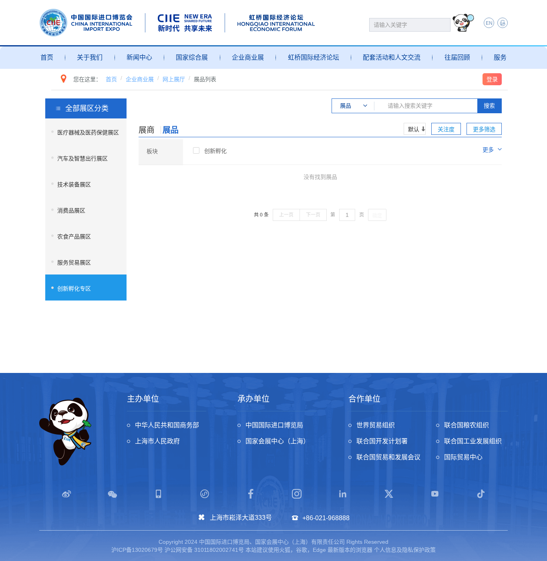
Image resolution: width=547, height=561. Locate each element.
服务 (500, 57)
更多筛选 (484, 129)
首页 (46, 57)
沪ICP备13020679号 (137, 550)
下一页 (313, 215)
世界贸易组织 (375, 425)
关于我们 (90, 57)
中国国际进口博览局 (274, 425)
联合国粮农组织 (466, 425)
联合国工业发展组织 (473, 441)
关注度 (446, 129)
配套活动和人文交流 (391, 57)
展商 (147, 130)
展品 (171, 130)
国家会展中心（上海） (277, 441)
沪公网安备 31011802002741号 (204, 550)
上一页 (286, 215)
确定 (377, 215)
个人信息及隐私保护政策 (405, 550)
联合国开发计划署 (382, 441)
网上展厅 (174, 79)
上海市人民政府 (157, 441)
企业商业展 (248, 57)
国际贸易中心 (463, 457)
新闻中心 (139, 57)
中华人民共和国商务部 (167, 425)
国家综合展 (192, 57)
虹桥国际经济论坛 (313, 57)
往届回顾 (457, 57)
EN (489, 23)
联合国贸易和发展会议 (388, 457)
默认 (413, 129)
